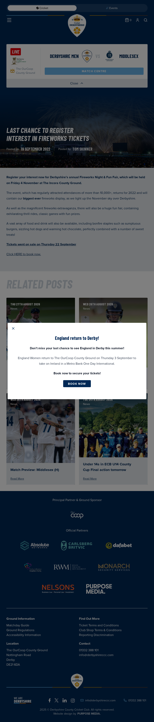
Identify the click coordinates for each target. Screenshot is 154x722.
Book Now (77, 384)
